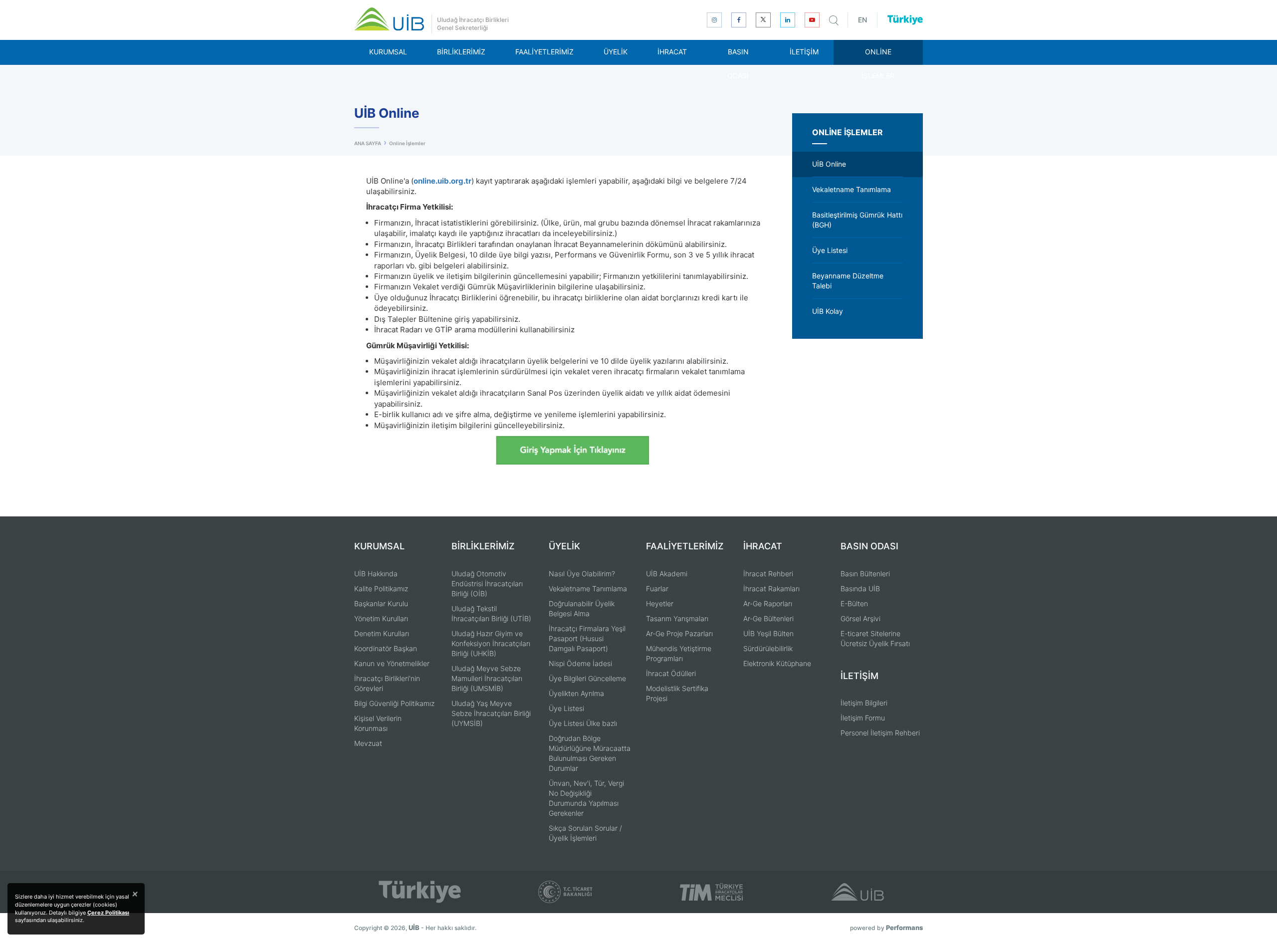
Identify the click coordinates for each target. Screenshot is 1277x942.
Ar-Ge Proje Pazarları (679, 633)
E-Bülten (854, 603)
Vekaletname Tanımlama (588, 588)
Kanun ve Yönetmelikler (391, 663)
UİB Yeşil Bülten (768, 633)
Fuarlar (657, 588)
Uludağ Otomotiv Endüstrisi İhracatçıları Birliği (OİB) (487, 583)
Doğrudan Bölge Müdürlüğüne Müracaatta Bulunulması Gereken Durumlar (590, 753)
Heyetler (659, 603)
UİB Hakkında (376, 573)
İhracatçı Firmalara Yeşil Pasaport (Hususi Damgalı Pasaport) (587, 638)
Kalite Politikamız (381, 588)
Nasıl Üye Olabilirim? (582, 573)
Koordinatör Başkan (385, 648)
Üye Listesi (566, 708)
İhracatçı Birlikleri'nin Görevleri (387, 683)
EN (862, 19)
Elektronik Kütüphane (777, 663)
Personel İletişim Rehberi (880, 732)
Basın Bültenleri (865, 573)
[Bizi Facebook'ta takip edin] (738, 19)
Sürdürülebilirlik (768, 648)
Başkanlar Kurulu (381, 603)
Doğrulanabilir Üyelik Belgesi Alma (582, 608)
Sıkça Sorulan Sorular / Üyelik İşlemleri (585, 833)
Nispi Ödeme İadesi (580, 663)
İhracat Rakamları (771, 588)
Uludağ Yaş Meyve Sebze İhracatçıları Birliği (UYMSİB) (491, 713)
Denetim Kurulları (381, 633)
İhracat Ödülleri (671, 673)
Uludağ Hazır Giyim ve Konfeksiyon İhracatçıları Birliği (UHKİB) (490, 643)
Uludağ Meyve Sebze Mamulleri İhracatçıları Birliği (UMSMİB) (486, 678)
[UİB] (389, 18)
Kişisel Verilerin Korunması (378, 723)
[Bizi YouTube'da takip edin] (812, 19)
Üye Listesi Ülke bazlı (583, 723)
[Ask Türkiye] (905, 20)
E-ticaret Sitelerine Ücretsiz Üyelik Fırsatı (875, 638)
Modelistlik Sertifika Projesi (677, 693)
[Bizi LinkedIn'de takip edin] (787, 19)
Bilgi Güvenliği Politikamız (394, 703)
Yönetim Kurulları (381, 618)
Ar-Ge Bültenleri (768, 618)
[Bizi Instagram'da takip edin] (714, 19)
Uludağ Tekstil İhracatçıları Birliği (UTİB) (491, 613)
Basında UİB (860, 588)
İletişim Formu (863, 717)
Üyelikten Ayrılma (576, 693)
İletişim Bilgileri (864, 703)
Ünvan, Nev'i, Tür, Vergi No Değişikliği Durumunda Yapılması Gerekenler (586, 798)
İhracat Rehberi (768, 573)
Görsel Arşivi (860, 618)
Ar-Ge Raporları (767, 603)
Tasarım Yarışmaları (677, 618)
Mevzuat (368, 743)
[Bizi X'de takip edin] (763, 19)
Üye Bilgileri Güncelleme (587, 678)
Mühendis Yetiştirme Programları (678, 653)
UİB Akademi (666, 573)
